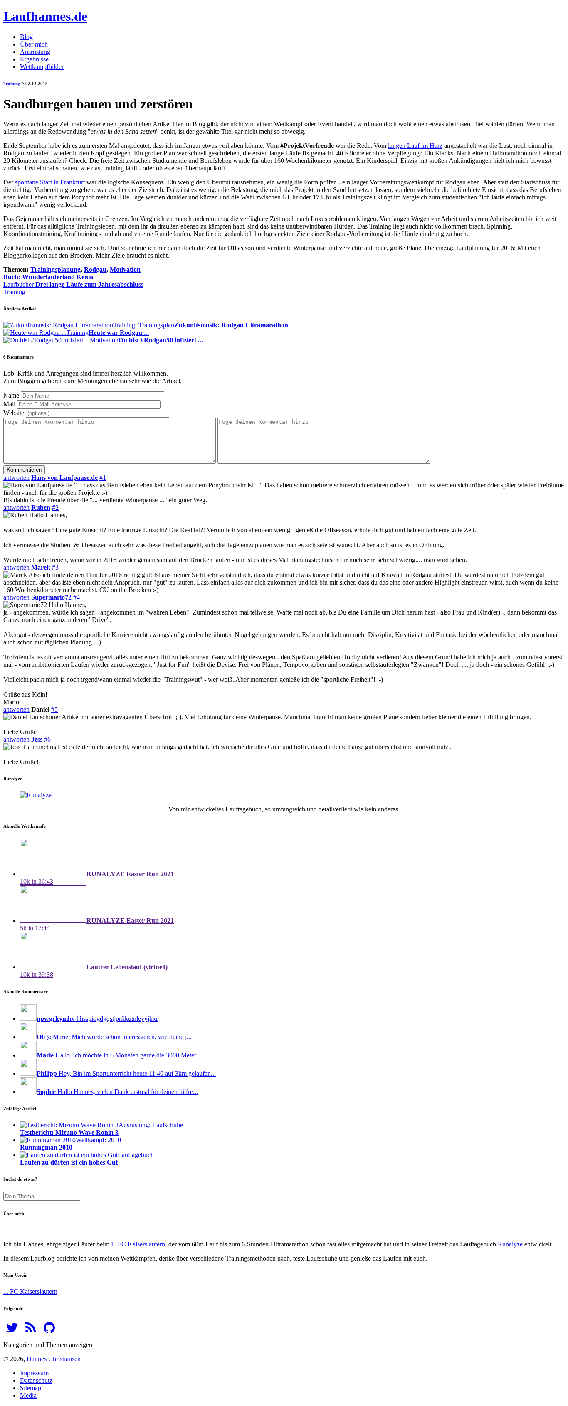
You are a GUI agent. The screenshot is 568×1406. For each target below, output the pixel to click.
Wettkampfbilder (42, 66)
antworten (16, 477)
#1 (102, 477)
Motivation (125, 269)
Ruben (40, 507)
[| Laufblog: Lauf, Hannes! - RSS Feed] (30, 1330)
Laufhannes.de (45, 16)
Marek (40, 567)
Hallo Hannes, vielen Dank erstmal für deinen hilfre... (117, 1091)
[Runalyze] (36, 795)
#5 (54, 709)
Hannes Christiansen (54, 1358)
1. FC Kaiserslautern (138, 1244)
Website (13, 412)
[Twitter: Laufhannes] (11, 1330)
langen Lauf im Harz (415, 145)
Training (11, 83)
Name (11, 395)
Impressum (34, 1373)
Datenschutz (36, 1380)
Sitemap (30, 1387)
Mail (9, 404)
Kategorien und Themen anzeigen (47, 1344)
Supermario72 (51, 597)
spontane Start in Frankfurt (50, 182)
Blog (26, 36)
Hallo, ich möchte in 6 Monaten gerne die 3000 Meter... (119, 1055)
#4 (76, 597)
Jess (36, 739)
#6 (47, 739)
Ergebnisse (34, 59)
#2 (55, 507)
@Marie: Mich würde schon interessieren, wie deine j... (114, 1036)
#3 (55, 567)
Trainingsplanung (55, 269)
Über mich (34, 44)
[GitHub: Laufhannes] (49, 1330)
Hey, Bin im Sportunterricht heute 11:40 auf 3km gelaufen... (126, 1073)
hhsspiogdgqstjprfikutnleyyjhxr (97, 1018)
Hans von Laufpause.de (64, 477)
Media (28, 1395)
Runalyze (510, 1244)
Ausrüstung (35, 51)
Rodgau (95, 269)
